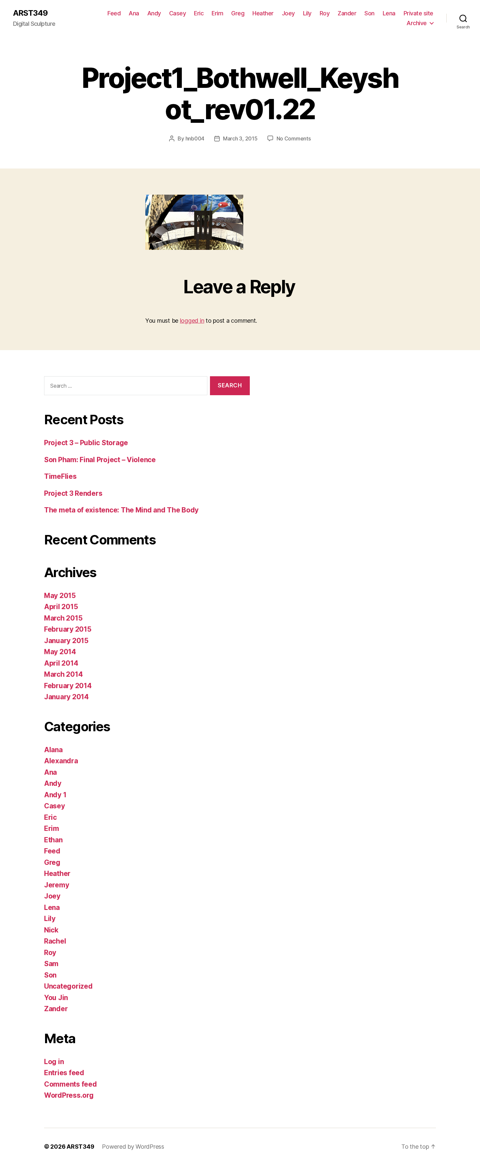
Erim (217, 13)
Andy (154, 13)
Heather (263, 13)
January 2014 (66, 697)
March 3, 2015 (240, 138)
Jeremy (56, 885)
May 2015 (60, 595)
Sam (51, 964)
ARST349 (30, 13)
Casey (177, 13)
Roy (325, 13)
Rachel (55, 941)
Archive (417, 23)
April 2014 (61, 663)
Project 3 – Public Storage (86, 443)
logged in (192, 320)
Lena (389, 13)
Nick (51, 930)
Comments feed (70, 1084)
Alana (53, 750)
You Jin (56, 998)
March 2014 (63, 674)
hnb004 (194, 138)
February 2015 (67, 629)
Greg (237, 13)
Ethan (53, 840)
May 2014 (60, 652)
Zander (347, 13)
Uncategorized (68, 986)
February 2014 (68, 686)
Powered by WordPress (133, 1146)
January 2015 (66, 641)
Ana (134, 13)
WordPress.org (69, 1095)
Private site (418, 13)
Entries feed (64, 1073)
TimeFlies (60, 476)
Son (369, 13)
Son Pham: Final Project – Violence (100, 460)
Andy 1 (55, 795)
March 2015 (63, 618)
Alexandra (61, 761)
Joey (288, 13)
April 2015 (61, 607)
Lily (307, 13)
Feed (113, 13)
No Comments (294, 138)
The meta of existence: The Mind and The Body (121, 510)
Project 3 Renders (73, 493)
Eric (198, 13)
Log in (54, 1062)
